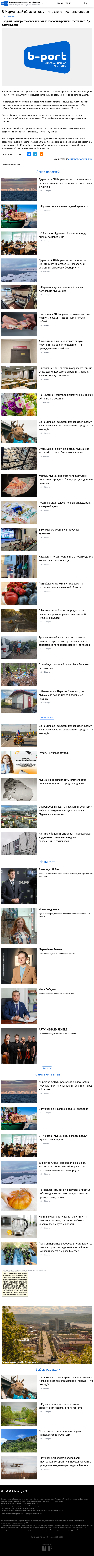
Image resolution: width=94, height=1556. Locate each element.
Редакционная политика (33, 1514)
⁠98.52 (68, 3)
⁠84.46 (60, 3)
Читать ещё (48, 717)
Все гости (47, 1068)
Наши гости (48, 862)
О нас (3, 1514)
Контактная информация (14, 1514)
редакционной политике (80, 158)
